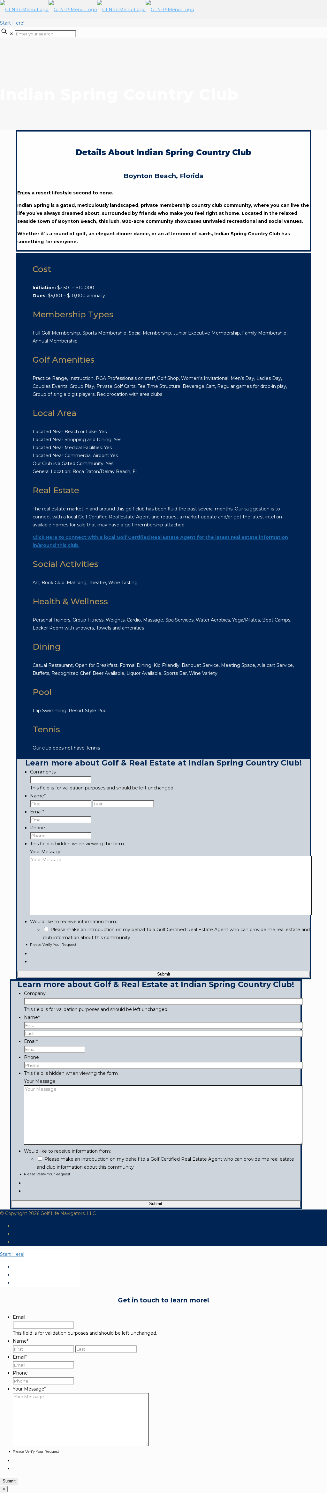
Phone (37, 828)
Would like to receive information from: (73, 921)
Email (37, 812)
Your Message (46, 852)
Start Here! (12, 23)
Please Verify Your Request (53, 945)
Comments (43, 772)
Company (35, 993)
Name (38, 796)
